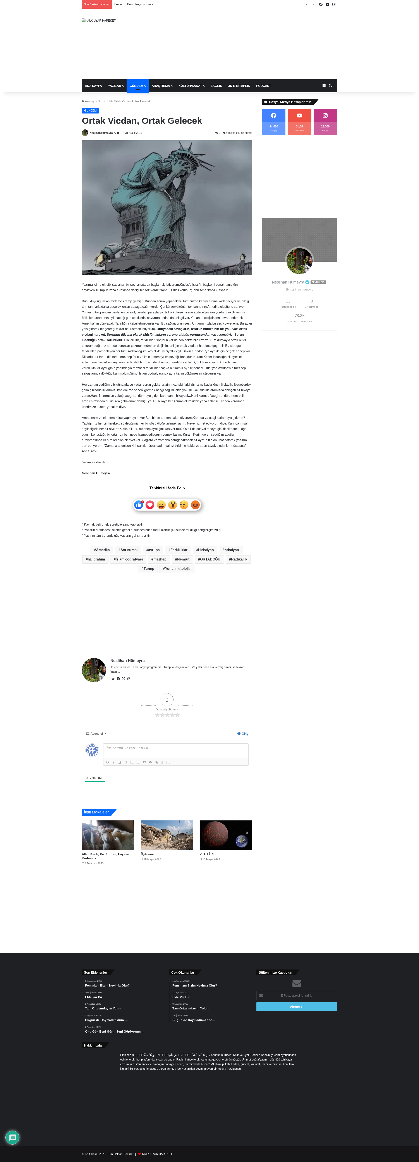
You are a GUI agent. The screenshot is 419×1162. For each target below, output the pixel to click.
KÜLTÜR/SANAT (190, 86)
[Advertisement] (253, 44)
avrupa (154, 550)
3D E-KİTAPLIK (239, 86)
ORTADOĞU (210, 559)
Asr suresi (128, 550)
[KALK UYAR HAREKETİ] (99, 20)
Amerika (103, 550)
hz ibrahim (96, 559)
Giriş (244, 733)
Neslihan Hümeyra (101, 132)
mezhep (160, 559)
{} (162, 761)
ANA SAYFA (93, 86)
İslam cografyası (129, 559)
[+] (168, 761)
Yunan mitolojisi (178, 569)
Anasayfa (90, 101)
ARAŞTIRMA (161, 86)
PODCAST (263, 86)
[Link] (156, 762)
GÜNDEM (136, 86)
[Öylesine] (167, 835)
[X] (123, 678)
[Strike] (126, 762)
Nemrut (183, 559)
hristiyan (232, 550)
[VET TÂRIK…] (226, 835)
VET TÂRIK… (209, 854)
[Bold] (108, 762)
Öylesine (147, 854)
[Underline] (120, 762)
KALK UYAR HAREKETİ (157, 1154)
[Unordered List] (138, 762)
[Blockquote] (144, 762)
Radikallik (239, 559)
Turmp (149, 569)
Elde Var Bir (121, 4)
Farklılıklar (178, 550)
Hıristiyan (206, 550)
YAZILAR (114, 86)
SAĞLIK (216, 86)
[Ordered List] (132, 762)
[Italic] (114, 762)
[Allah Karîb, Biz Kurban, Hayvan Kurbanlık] (108, 835)
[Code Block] (150, 762)
